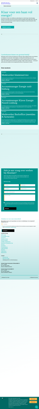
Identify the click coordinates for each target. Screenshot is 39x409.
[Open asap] (36, 406)
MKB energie (3, 234)
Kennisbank (3, 245)
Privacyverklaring (4, 247)
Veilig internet (3, 251)
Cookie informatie (4, 248)
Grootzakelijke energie (5, 236)
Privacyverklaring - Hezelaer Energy (10, 227)
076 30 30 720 (5, 257)
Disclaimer (3, 249)
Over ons (2, 244)
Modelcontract (3, 252)
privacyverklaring (24, 202)
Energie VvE (3, 237)
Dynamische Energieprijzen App (7, 243)
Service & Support (4, 240)
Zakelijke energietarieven (5, 241)
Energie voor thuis (4, 239)
